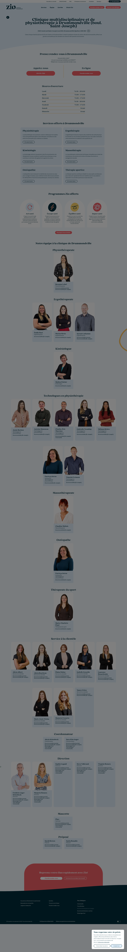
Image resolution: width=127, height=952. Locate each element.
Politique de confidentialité (103, 942)
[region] (108, 939)
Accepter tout (116, 945)
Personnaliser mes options (102, 945)
